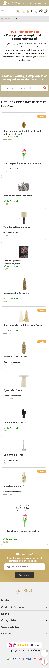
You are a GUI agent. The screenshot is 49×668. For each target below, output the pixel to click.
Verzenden (24, 575)
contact (42, 56)
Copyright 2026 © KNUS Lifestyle (24, 650)
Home (8, 18)
